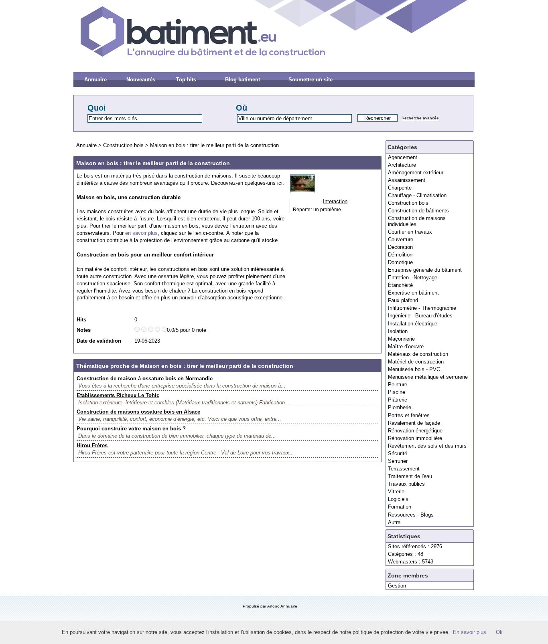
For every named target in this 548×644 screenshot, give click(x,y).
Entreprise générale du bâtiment (425, 270)
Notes (84, 330)
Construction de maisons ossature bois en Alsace (138, 412)
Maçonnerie (401, 339)
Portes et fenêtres (409, 415)
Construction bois (408, 203)
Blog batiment (242, 80)
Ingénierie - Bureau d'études (420, 316)
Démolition (400, 255)
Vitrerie (396, 492)
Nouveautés (140, 80)
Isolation (398, 331)
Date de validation (99, 341)
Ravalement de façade (414, 423)
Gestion (397, 586)
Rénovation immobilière (415, 438)
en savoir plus (141, 233)
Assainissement (406, 180)
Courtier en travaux (410, 232)
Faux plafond (403, 300)
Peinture (397, 385)
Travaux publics (406, 484)
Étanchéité (400, 285)
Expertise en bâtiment (413, 293)
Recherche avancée (420, 118)
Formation (399, 507)
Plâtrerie (397, 400)
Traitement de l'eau (410, 476)
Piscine (396, 392)
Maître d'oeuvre (406, 346)
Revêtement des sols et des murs (427, 446)
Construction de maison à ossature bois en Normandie (145, 378)
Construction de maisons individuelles (417, 221)
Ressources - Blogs (411, 515)
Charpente (400, 188)
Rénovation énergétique (415, 431)
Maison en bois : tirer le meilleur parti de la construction (214, 145)
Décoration (400, 247)
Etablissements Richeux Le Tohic (118, 395)
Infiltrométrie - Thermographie (422, 308)
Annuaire (95, 80)
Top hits (186, 80)
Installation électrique (412, 324)
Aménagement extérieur (415, 173)
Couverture (400, 239)
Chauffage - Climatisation (417, 195)
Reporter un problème (317, 209)
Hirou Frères (92, 445)
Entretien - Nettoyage (412, 278)
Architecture (402, 165)
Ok (499, 632)
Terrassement (404, 469)
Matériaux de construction (418, 354)
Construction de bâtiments (418, 211)
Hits (81, 320)
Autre (394, 522)
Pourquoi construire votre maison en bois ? (131, 429)
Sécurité (397, 453)
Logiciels (398, 499)
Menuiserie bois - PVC (414, 369)
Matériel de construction (416, 362)
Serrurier (398, 461)
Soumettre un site (310, 80)
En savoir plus (469, 632)
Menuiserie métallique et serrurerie (428, 377)
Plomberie (399, 407)
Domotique (400, 262)
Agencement (402, 157)
